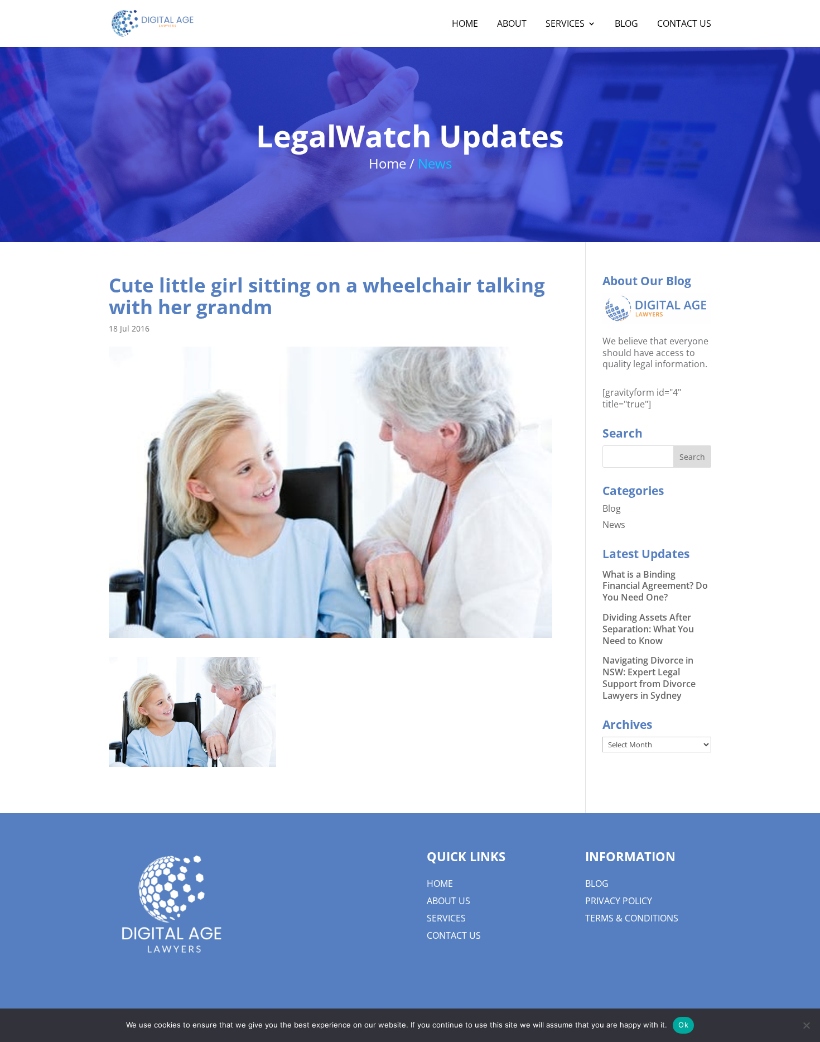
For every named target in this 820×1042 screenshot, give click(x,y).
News (613, 524)
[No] (806, 1025)
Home (440, 883)
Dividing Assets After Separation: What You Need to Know (648, 629)
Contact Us (454, 935)
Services (446, 918)
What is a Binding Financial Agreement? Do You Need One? (655, 586)
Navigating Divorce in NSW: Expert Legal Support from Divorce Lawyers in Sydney (649, 677)
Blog (611, 508)
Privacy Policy (618, 901)
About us (448, 901)
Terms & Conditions (631, 918)
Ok (683, 1024)
